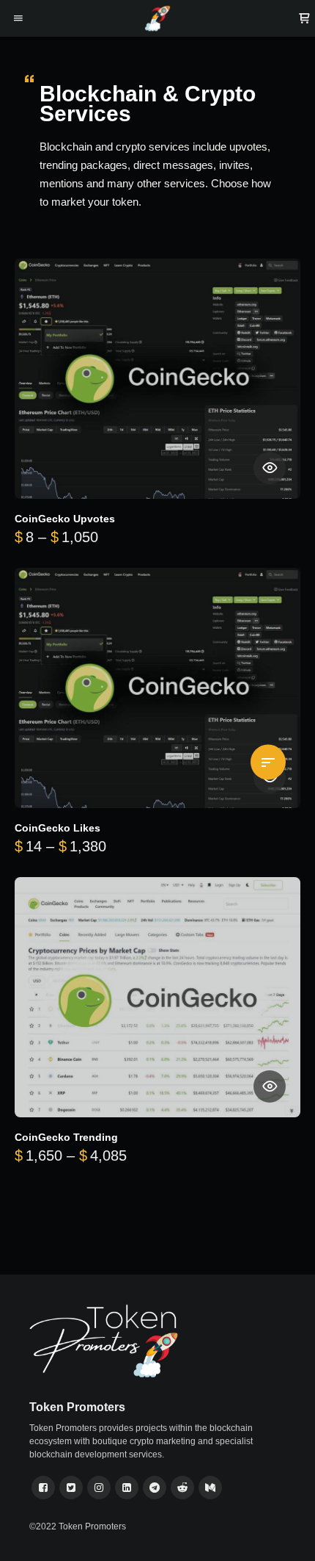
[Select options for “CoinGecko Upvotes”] (269, 468)
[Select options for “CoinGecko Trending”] (269, 1086)
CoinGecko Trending (66, 1137)
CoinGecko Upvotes (65, 518)
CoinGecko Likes (57, 828)
